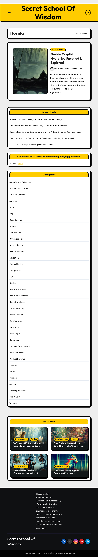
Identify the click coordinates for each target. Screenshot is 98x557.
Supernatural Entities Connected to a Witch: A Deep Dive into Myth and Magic (45, 132)
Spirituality (14, 397)
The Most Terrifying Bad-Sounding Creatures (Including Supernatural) (41, 138)
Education (14, 258)
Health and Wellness (18, 296)
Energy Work (15, 270)
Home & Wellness (17, 302)
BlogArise (56, 553)
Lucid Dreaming (16, 308)
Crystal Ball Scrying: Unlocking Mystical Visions (31, 145)
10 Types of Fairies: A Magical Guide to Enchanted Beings (35, 119)
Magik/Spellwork (16, 315)
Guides (12, 283)
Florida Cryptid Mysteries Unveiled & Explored (66, 58)
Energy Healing (16, 264)
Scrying (12, 384)
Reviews (13, 365)
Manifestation (15, 321)
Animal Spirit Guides (18, 188)
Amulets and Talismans (20, 182)
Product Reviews (17, 359)
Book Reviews (15, 220)
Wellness (13, 403)
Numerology (15, 340)
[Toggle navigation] (9, 12)
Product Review (16, 353)
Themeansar (69, 553)
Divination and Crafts (19, 251)
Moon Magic (14, 334)
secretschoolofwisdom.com (66, 69)
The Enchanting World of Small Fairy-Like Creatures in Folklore (38, 126)
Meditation (14, 327)
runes (12, 371)
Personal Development (19, 346)
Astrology (13, 201)
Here (20, 163)
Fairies (12, 277)
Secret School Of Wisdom (48, 12)
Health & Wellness (17, 289)
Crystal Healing (16, 245)
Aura (11, 207)
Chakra (12, 226)
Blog (11, 214)
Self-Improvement (17, 390)
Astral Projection (17, 195)
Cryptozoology (58, 49)
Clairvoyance (15, 232)
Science (13, 378)
